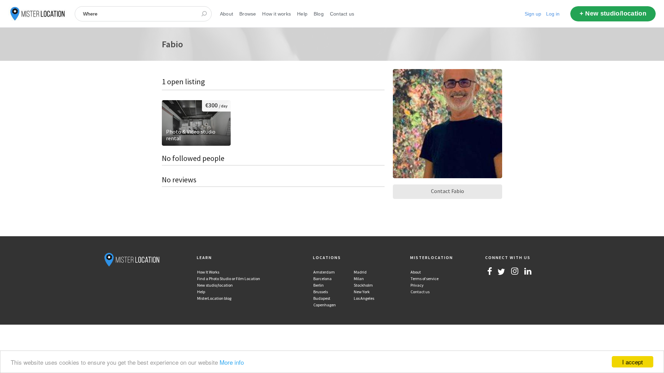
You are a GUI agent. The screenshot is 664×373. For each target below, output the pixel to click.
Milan (359, 278)
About (226, 14)
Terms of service (425, 278)
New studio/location (215, 285)
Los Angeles (364, 298)
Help (302, 14)
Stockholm (363, 285)
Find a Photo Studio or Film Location (228, 278)
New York (362, 291)
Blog (319, 14)
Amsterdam (324, 272)
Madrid (360, 272)
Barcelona (322, 278)
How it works (276, 14)
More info (232, 362)
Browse (247, 14)
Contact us (342, 14)
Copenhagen (324, 304)
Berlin (318, 285)
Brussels (320, 291)
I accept (632, 361)
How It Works (208, 272)
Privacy (417, 285)
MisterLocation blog (214, 298)
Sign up (533, 14)
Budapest (321, 298)
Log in (553, 14)
